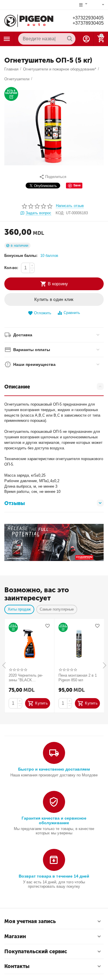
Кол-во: (11, 268)
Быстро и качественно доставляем (54, 769)
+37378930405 (88, 23)
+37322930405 (88, 17)
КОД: (60, 213)
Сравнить (72, 312)
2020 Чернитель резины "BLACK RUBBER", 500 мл (26, 677)
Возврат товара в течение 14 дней (54, 876)
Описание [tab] (17, 387)
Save (77, 185)
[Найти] (69, 39)
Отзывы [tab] (14, 503)
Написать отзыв (70, 206)
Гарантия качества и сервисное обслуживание (54, 820)
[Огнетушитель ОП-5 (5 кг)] (54, 128)
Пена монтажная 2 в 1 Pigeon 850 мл (77, 677)
